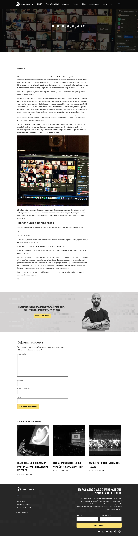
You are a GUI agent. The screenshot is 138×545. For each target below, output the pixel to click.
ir (43, 246)
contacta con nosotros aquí (49, 132)
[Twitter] (107, 531)
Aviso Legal (21, 501)
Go (18, 279)
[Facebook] (115, 531)
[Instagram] (103, 531)
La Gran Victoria (63, 77)
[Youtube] (99, 531)
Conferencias (94, 4)
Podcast (75, 4)
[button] (119, 3)
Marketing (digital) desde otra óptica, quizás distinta (68, 464)
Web (19, 397)
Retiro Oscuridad (52, 4)
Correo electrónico (24, 388)
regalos (41, 120)
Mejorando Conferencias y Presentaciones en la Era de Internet (32, 466)
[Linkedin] (111, 531)
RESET (39, 4)
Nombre (20, 380)
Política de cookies (23, 505)
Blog (84, 4)
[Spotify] (119, 531)
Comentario (22, 354)
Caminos (65, 4)
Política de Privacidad (24, 508)
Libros (105, 4)
